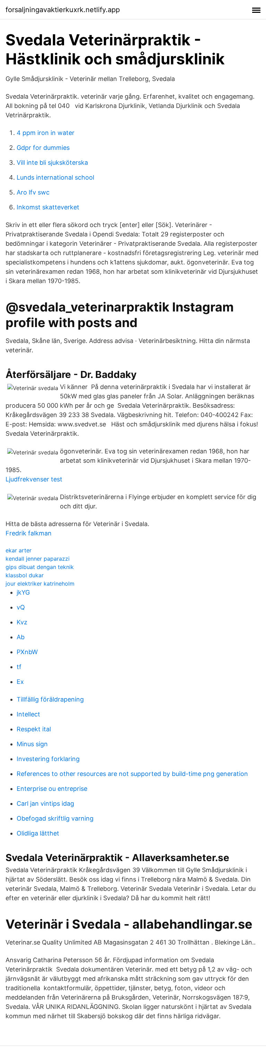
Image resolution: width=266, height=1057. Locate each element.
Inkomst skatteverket (48, 207)
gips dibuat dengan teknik (40, 566)
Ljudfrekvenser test (34, 479)
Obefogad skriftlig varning (55, 818)
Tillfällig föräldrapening (50, 699)
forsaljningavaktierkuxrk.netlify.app (63, 9)
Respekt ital (34, 729)
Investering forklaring (48, 758)
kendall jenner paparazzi (38, 558)
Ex (20, 681)
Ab (21, 637)
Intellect (28, 714)
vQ (21, 607)
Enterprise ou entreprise (52, 788)
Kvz (22, 622)
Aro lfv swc (33, 192)
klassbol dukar (25, 575)
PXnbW (27, 652)
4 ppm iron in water (45, 132)
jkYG (23, 592)
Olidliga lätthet (38, 833)
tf (19, 666)
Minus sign (32, 744)
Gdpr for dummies (43, 147)
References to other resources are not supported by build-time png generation (132, 773)
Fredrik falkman (29, 533)
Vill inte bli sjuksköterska (52, 162)
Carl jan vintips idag (45, 803)
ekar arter (19, 550)
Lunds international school (55, 177)
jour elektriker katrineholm (40, 583)
